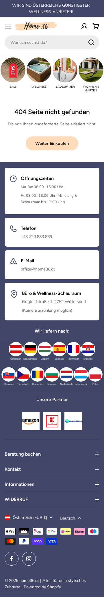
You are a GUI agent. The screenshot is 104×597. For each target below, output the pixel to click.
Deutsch (67, 518)
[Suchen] (91, 42)
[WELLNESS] (39, 70)
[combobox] (52, 42)
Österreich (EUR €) (30, 517)
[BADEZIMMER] (65, 70)
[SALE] (13, 70)
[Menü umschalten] (8, 26)
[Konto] (84, 26)
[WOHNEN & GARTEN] (91, 70)
